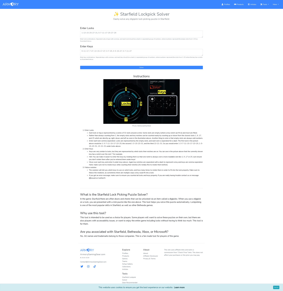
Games (125, 258)
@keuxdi (92, 178)
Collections (126, 266)
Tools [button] (265, 4)
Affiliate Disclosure (150, 256)
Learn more (179, 287)
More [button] (275, 4)
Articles (253, 4)
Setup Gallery (127, 264)
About (145, 253)
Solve (141, 67)
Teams (124, 261)
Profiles (227, 4)
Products (240, 4)
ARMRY (11, 4)
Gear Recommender (130, 282)
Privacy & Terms (149, 258)
